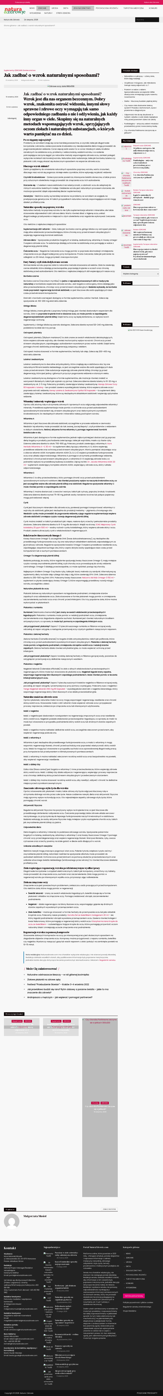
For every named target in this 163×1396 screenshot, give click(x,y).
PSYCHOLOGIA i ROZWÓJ (107, 8)
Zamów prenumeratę (134, 1296)
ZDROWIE (42, 8)
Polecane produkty (22, 2)
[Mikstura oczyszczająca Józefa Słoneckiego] (48, 1358)
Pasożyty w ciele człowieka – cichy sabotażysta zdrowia (67, 1254)
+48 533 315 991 (14, 1341)
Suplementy (9, 70)
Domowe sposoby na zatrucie (63, 1347)
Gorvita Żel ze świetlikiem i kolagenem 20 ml (88, 915)
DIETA (65, 8)
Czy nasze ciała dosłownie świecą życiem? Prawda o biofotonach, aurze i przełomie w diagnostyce (140, 108)
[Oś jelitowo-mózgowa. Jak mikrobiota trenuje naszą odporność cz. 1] (126, 147)
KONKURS (153, 8)
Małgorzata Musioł (28, 80)
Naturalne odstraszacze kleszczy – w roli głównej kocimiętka (56, 974)
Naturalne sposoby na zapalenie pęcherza (64, 1298)
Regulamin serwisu (108, 960)
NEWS (32, 8)
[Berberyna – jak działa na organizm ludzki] (48, 1290)
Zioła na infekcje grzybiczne (67, 1364)
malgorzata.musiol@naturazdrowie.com (20, 1309)
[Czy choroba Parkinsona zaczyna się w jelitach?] (126, 179)
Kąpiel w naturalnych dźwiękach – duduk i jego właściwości (143, 197)
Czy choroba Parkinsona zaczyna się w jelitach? (100, 1107)
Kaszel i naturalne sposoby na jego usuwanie (66, 1263)
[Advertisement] (81, 49)
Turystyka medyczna (134, 8)
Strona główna (10, 25)
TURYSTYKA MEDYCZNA (135, 1279)
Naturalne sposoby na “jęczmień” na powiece (64, 1321)
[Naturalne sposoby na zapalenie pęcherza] (48, 1299)
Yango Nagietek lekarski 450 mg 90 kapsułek (44, 689)
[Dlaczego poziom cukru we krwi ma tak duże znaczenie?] (126, 208)
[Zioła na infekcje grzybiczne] (48, 1366)
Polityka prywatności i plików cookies (138, 1302)
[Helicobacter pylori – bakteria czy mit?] (48, 1312)
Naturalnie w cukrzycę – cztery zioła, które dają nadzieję (139, 77)
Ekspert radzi (17, 1021)
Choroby (95, 1103)
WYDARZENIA (35, 13)
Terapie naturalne (146, 190)
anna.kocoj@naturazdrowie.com (22, 1329)
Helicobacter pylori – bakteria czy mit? (63, 1307)
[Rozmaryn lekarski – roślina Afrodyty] (48, 1339)
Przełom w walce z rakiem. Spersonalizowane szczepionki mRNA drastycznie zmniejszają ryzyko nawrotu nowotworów (140, 93)
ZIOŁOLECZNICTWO (134, 1270)
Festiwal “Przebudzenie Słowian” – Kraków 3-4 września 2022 (56, 984)
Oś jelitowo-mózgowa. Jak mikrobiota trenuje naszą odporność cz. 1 (21, 1027)
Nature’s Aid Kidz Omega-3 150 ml (97, 577)
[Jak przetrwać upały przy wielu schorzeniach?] (48, 1378)
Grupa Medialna (129, 1311)
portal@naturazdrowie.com (20, 1275)
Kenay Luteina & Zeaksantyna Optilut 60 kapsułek (72, 390)
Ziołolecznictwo (82, 8)
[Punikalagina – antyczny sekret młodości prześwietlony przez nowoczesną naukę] (126, 159)
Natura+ (48, 13)
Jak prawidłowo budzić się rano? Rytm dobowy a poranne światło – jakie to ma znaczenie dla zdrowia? (66, 991)
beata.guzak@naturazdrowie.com (23, 1355)
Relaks (135, 190)
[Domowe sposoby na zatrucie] (48, 1348)
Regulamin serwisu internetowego (137, 1307)
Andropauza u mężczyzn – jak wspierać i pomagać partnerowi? (58, 997)
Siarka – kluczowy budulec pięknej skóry (140, 101)
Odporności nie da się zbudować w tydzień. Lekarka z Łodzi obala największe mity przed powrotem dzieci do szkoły (141, 117)
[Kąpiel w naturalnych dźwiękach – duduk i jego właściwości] (126, 194)
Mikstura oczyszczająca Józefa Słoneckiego (65, 1356)
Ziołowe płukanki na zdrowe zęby (42, 979)
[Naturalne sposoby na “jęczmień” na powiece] (48, 1326)
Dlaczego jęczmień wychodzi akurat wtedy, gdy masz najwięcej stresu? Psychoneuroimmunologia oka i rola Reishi (145, 254)
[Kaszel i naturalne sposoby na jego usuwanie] (48, 1272)
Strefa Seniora (63, 13)
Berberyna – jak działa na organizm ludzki (65, 1286)
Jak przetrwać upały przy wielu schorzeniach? (65, 1372)
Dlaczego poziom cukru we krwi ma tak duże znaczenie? (145, 208)
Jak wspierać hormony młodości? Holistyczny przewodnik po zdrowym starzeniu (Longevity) (143, 236)
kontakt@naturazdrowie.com (16, 1344)
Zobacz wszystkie (109, 1209)
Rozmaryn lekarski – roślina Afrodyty (66, 1335)
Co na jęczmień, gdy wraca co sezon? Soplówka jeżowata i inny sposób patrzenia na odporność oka (145, 221)
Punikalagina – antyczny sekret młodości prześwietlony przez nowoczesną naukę (61, 1027)
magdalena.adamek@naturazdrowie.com (21, 1320)
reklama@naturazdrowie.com (21, 1339)
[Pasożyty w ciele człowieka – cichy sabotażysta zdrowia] (48, 1254)
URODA (55, 8)
